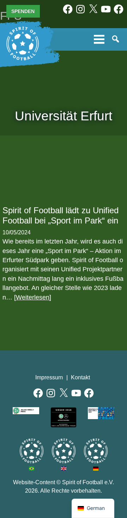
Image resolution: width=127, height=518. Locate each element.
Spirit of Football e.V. (22, 43)
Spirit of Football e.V (96, 451)
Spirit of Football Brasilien (31, 451)
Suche (116, 39)
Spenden (23, 11)
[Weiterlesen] (32, 297)
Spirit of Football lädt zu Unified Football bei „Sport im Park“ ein (60, 215)
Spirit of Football (63, 451)
